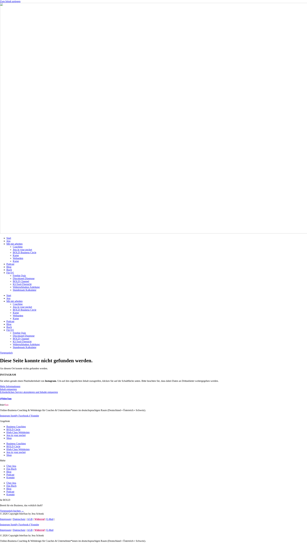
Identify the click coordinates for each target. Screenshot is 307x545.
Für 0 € (10, 272)
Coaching (18, 246)
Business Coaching (16, 426)
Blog (8, 267)
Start (8, 238)
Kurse (16, 255)
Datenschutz (19, 519)
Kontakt (10, 477)
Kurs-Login (61, 519)
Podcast (10, 264)
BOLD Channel (21, 281)
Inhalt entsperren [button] (8, 389)
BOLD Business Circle (24, 252)
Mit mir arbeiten (14, 243)
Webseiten (18, 258)
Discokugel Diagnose (24, 278)
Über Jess (11, 466)
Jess (8, 241)
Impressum (5, 519)
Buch (9, 269)
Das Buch (11, 468)
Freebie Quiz (19, 275)
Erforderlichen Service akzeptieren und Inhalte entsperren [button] (29, 392)
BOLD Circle (13, 429)
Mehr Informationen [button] (10, 386)
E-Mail (49, 519)
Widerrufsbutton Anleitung (26, 287)
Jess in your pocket (22, 249)
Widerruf (39, 519)
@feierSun (6, 398)
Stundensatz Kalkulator (24, 290)
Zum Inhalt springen (10, 1)
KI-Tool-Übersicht (22, 284)
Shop (9, 438)
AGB (30, 519)
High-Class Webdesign (18, 432)
